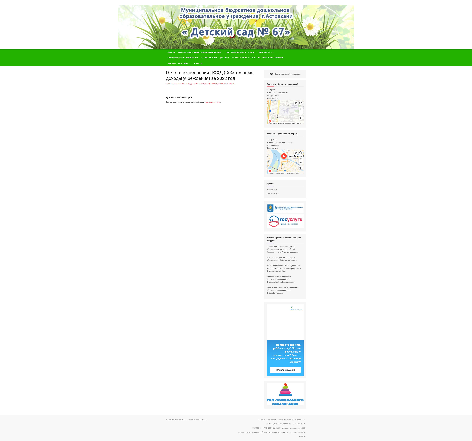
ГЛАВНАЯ (171, 52)
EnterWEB (202, 419)
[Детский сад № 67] (236, 27)
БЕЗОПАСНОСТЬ (266, 52)
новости (198, 63)
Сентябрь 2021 (273, 193)
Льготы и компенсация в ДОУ (215, 58)
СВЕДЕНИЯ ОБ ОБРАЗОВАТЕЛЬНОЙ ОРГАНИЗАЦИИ (199, 52)
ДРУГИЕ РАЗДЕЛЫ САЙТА (177, 63)
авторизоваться (213, 102)
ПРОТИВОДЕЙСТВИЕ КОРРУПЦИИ (240, 52)
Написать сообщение (285, 370)
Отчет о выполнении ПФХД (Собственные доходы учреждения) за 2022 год (200, 83)
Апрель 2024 (272, 189)
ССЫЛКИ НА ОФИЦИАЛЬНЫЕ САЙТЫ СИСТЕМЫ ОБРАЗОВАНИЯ (257, 58)
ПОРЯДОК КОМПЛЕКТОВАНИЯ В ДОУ (182, 58)
